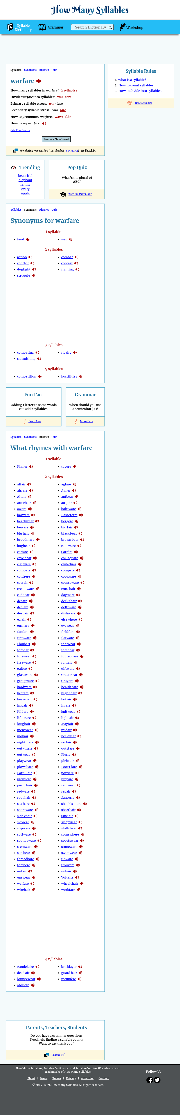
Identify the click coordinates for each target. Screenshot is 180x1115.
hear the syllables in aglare (74, 484)
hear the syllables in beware (32, 527)
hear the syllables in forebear (78, 650)
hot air (66, 699)
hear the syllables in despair (32, 613)
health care (69, 687)
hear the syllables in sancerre (78, 798)
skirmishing (26, 359)
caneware (68, 546)
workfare (68, 890)
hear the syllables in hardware (35, 687)
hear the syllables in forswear (34, 656)
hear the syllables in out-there (36, 748)
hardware (24, 687)
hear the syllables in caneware (79, 546)
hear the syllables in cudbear (33, 595)
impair (22, 705)
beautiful (25, 176)
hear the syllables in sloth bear (80, 828)
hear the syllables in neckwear (79, 736)
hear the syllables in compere (78, 570)
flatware (67, 638)
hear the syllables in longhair (34, 724)
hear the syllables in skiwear (32, 822)
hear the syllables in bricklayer (80, 967)
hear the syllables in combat (76, 257)
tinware (67, 859)
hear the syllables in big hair (32, 533)
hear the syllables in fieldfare (78, 632)
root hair (24, 798)
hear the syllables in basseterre (81, 515)
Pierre (65, 755)
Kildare (22, 712)
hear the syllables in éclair (29, 619)
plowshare (25, 767)
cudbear (23, 595)
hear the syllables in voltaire (77, 877)
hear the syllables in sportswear (82, 841)
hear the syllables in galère (30, 669)
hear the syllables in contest (76, 263)
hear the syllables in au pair (75, 503)
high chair (69, 693)
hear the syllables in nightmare (37, 742)
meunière (68, 979)
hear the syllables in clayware (34, 564)
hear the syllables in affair (29, 484)
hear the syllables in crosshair (79, 589)
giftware (67, 669)
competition (26, 376)
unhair (66, 871)
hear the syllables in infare (74, 705)
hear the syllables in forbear (32, 650)
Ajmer (65, 490)
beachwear (25, 521)
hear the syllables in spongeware (39, 841)
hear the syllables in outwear (33, 755)
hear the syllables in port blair (35, 773)
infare (65, 705)
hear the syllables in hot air (75, 699)
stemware (24, 847)
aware (21, 509)
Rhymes (44, 70)
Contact (104, 1078)
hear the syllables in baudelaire (37, 967)
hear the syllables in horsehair (35, 699)
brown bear (70, 540)
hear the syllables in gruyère (77, 681)
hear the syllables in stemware (36, 847)
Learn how (34, 421)
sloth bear (69, 828)
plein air (67, 761)
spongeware (26, 841)
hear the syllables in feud (27, 239)
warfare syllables (38, 81)
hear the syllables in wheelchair (81, 884)
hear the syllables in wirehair (33, 890)
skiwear (23, 822)
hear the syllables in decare (30, 601)
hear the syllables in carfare (31, 552)
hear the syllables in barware (33, 515)
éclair (21, 619)
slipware (23, 828)
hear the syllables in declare (32, 607)
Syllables (16, 209)
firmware (24, 638)
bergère (67, 521)
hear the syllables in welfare (32, 884)
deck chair (69, 601)
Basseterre (69, 515)
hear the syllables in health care (81, 687)
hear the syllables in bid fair (76, 527)
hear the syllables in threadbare (37, 859)
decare (22, 601)
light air (67, 718)
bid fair (66, 527)
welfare (23, 884)
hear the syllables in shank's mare (85, 804)
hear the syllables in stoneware (81, 847)
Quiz (54, 70)
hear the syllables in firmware (34, 638)
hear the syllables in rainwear (78, 785)
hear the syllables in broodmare (38, 540)
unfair (22, 871)
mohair (22, 736)
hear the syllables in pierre (74, 755)
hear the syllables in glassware (36, 675)
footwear (68, 644)
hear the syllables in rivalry (75, 352)
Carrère (66, 552)
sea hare (23, 804)
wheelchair (69, 884)
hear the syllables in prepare (76, 779)
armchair (24, 503)
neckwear (68, 736)
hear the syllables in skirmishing (39, 359)
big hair (23, 533)
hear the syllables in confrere (33, 576)
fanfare (22, 632)
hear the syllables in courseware (82, 583)
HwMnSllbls (90, 9)
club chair (68, 564)
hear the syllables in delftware (79, 607)
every (25, 189)
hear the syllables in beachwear (37, 521)
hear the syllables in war (70, 239)
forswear (24, 656)
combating (25, 352)
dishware (68, 613)
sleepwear (69, 822)
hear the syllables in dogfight (34, 269)
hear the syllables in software (34, 834)
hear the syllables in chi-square (81, 558)
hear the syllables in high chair (80, 693)
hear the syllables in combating (37, 352)
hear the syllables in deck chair (80, 601)
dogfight (24, 269)
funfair (66, 662)
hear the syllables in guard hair (80, 973)
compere (68, 570)
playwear (24, 761)
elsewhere (69, 619)
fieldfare (67, 632)
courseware (70, 583)
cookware (68, 576)
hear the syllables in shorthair (79, 810)
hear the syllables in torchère (33, 865)
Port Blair (24, 773)
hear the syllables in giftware (78, 669)
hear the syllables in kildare (32, 712)
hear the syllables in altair (29, 497)
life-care (24, 718)
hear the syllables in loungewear (39, 979)
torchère (23, 865)
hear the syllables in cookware (79, 576)
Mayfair (67, 724)
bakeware (68, 509)
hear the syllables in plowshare (36, 767)
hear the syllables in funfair (75, 662)
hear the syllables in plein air (77, 761)
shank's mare (71, 804)
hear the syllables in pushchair (36, 785)
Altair (21, 497)
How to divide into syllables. (140, 91)
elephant (25, 180)
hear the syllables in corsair (31, 583)
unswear (23, 877)
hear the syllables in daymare (78, 595)
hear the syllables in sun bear (33, 853)
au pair (66, 503)
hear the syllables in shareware (36, 810)
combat (67, 257)
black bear (69, 533)
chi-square (69, 558)
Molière (23, 985)
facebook (149, 1080)
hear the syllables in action (30, 257)
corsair (22, 583)
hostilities (69, 376)
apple (25, 193)
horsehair (24, 699)
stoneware (69, 847)
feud (20, 239)
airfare (22, 490)
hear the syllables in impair (31, 705)
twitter (157, 1080)
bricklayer (69, 967)
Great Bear (69, 675)
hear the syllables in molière (32, 985)
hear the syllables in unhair (75, 871)
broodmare (25, 540)
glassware (24, 675)
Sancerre (67, 798)
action (22, 257)
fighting (67, 269)
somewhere (70, 834)
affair (21, 484)
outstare (67, 748)
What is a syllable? (132, 80)
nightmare (25, 742)
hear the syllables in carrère (76, 552)
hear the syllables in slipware (34, 828)
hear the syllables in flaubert (34, 644)
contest (67, 263)
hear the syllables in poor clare (80, 767)
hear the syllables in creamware (37, 589)
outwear (23, 755)
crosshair (68, 589)
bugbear (23, 546)
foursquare (69, 656)
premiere (24, 779)
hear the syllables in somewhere (82, 834)
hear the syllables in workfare (78, 890)
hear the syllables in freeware (34, 662)
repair (65, 791)
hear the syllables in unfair (30, 871)
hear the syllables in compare (34, 570)
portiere (67, 773)
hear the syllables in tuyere (74, 467)
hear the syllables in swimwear (80, 853)
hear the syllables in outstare (77, 748)
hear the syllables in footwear (79, 644)
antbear (67, 497)
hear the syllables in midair (75, 730)
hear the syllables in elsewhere (80, 619)
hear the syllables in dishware (79, 613)
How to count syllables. (136, 85)
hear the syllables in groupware (37, 681)
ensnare (23, 626)
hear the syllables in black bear (80, 533)
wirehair (23, 890)
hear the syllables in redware (33, 791)
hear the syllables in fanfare (32, 632)
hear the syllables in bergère (76, 521)
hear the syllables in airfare (31, 490)
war (64, 239)
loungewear (26, 979)
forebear (67, 650)
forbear (23, 650)
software (24, 834)
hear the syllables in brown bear (82, 540)
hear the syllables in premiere (34, 779)
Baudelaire (25, 967)
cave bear (24, 558)
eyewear (67, 626)
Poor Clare (69, 767)
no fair (66, 742)
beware (22, 527)
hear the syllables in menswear (36, 730)
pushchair (24, 785)
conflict (23, 263)
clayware (24, 564)
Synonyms (30, 70)
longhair (23, 724)
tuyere (66, 467)
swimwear (69, 853)
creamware (25, 589)
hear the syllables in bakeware (79, 509)
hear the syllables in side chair (35, 816)
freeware (24, 662)
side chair (24, 816)
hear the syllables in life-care (34, 718)
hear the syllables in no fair (75, 742)
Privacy (71, 1078)
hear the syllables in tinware (76, 859)
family (25, 184)
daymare (68, 595)
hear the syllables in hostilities (80, 376)
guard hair (69, 973)
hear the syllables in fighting (77, 269)
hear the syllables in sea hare (33, 804)
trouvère (67, 865)
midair (66, 730)
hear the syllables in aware (30, 509)
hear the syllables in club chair (79, 564)
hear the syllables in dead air (33, 973)
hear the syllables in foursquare (81, 656)
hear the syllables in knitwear (78, 712)
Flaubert (23, 644)
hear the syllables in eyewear (77, 626)
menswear (25, 730)
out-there (24, 748)
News (43, 1078)
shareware (25, 810)
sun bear (23, 853)
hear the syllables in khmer (31, 467)
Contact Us (72, 150)
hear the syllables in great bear (81, 675)
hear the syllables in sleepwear (80, 822)
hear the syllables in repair (74, 791)
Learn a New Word (56, 139)
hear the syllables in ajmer (74, 490)
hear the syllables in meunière (79, 979)
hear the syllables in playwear (34, 761)
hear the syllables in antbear (76, 497)
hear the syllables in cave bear (35, 558)
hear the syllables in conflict (32, 263)
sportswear (69, 841)
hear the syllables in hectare (32, 693)
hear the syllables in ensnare (32, 626)
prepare (67, 779)
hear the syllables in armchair (34, 503)
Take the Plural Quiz (80, 194)
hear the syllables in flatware (77, 638)
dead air (23, 973)
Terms (56, 1078)
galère (22, 669)
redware (23, 791)
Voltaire (67, 877)
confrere (23, 576)
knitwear (68, 712)
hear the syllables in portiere (77, 773)
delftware (68, 607)
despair (23, 613)
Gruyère (67, 681)
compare (24, 570)
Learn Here (85, 421)
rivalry (66, 352)
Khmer (22, 467)
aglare (66, 484)
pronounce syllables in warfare (44, 123)
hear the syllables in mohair (32, 736)
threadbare (25, 859)
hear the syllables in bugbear (33, 546)
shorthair (68, 810)
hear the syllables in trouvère (78, 865)
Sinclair (67, 816)
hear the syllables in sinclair (76, 816)
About (31, 1078)
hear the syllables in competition (39, 376)
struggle (23, 275)
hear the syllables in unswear (33, 877)
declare (22, 607)
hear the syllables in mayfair (77, 724)
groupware (25, 681)
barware (23, 515)
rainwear (68, 785)
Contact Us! (58, 1054)
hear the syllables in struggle (33, 275)
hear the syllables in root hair (34, 798)
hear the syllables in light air (77, 718)
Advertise (87, 1078)
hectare (23, 693)
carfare (22, 552)
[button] (110, 27)
